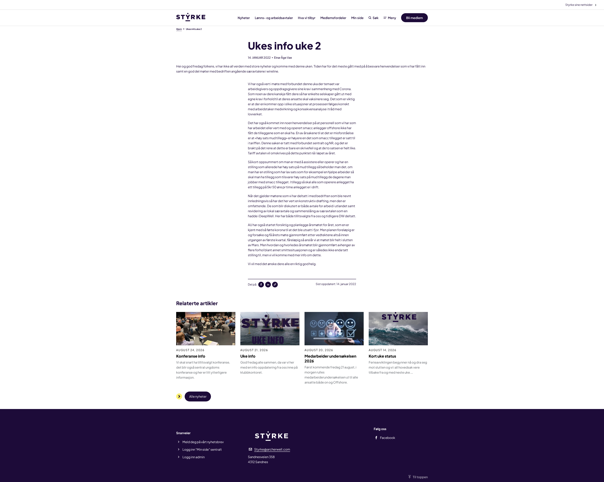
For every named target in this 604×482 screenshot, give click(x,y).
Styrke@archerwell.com (272, 449)
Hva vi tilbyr (306, 18)
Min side (357, 18)
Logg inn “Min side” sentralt (202, 449)
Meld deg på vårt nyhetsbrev (203, 442)
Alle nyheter (198, 396)
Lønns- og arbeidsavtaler (274, 18)
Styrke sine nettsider (579, 4)
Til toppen (420, 477)
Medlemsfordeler (333, 18)
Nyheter (244, 18)
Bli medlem (414, 18)
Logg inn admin (193, 457)
